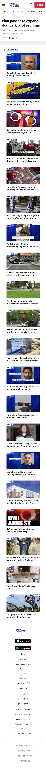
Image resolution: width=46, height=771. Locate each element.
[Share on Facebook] (10, 38)
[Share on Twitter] (13, 38)
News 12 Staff (7, 30)
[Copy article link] (16, 38)
